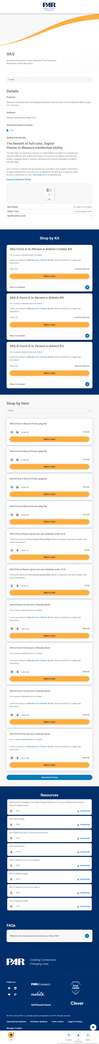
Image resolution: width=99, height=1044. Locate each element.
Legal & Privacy (75, 1021)
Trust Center (58, 1021)
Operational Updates (16, 1021)
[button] (49, 285)
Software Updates (38, 1021)
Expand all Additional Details (19, 179)
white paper (38, 175)
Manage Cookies (14, 1028)
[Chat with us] (93, 1027)
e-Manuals (29, 260)
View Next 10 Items (49, 777)
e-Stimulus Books (45, 260)
